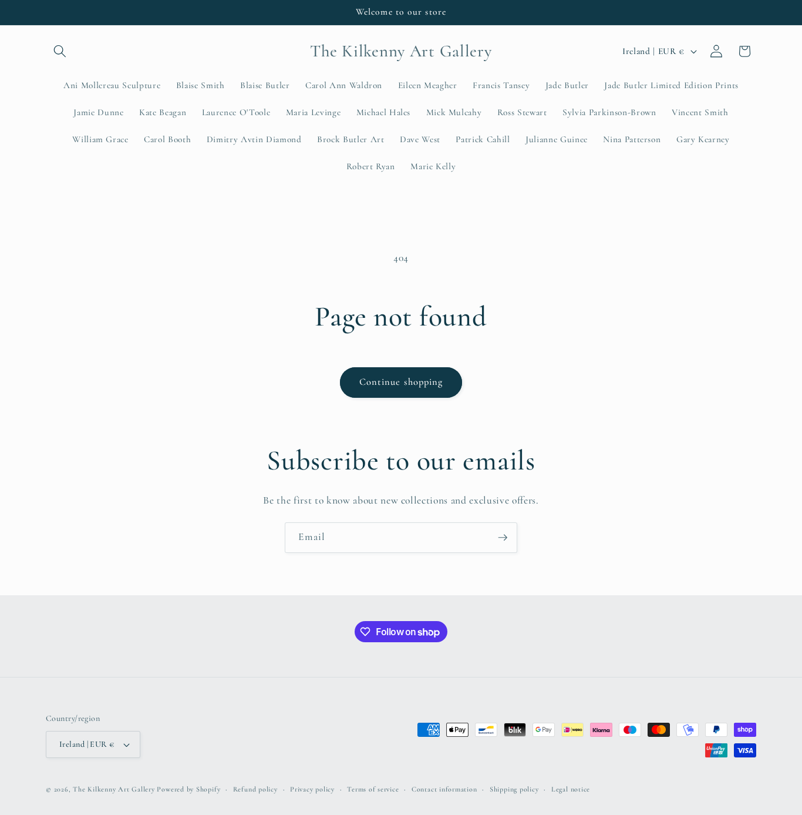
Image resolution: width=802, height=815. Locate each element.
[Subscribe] (502, 537)
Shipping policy (514, 789)
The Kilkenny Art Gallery (113, 789)
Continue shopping (401, 382)
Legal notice (570, 789)
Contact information (444, 789)
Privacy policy (312, 789)
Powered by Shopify (188, 789)
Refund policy (255, 789)
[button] (60, 51)
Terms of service (373, 789)
